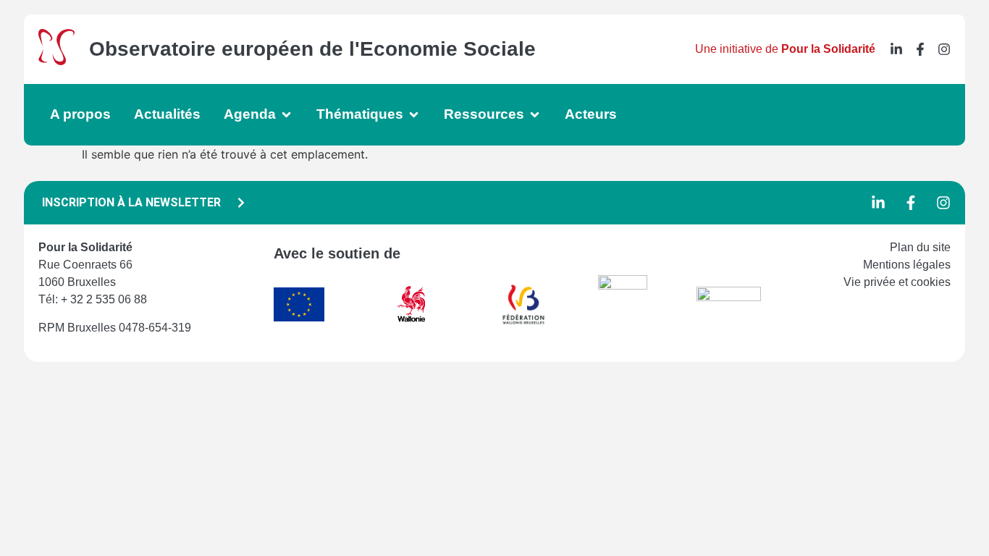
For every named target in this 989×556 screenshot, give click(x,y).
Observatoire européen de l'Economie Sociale (312, 49)
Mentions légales (907, 264)
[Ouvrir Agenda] (286, 114)
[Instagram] (944, 49)
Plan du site (920, 247)
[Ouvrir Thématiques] (414, 114)
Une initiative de (785, 49)
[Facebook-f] (920, 49)
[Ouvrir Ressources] (535, 114)
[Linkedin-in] (896, 49)
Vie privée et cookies (897, 282)
